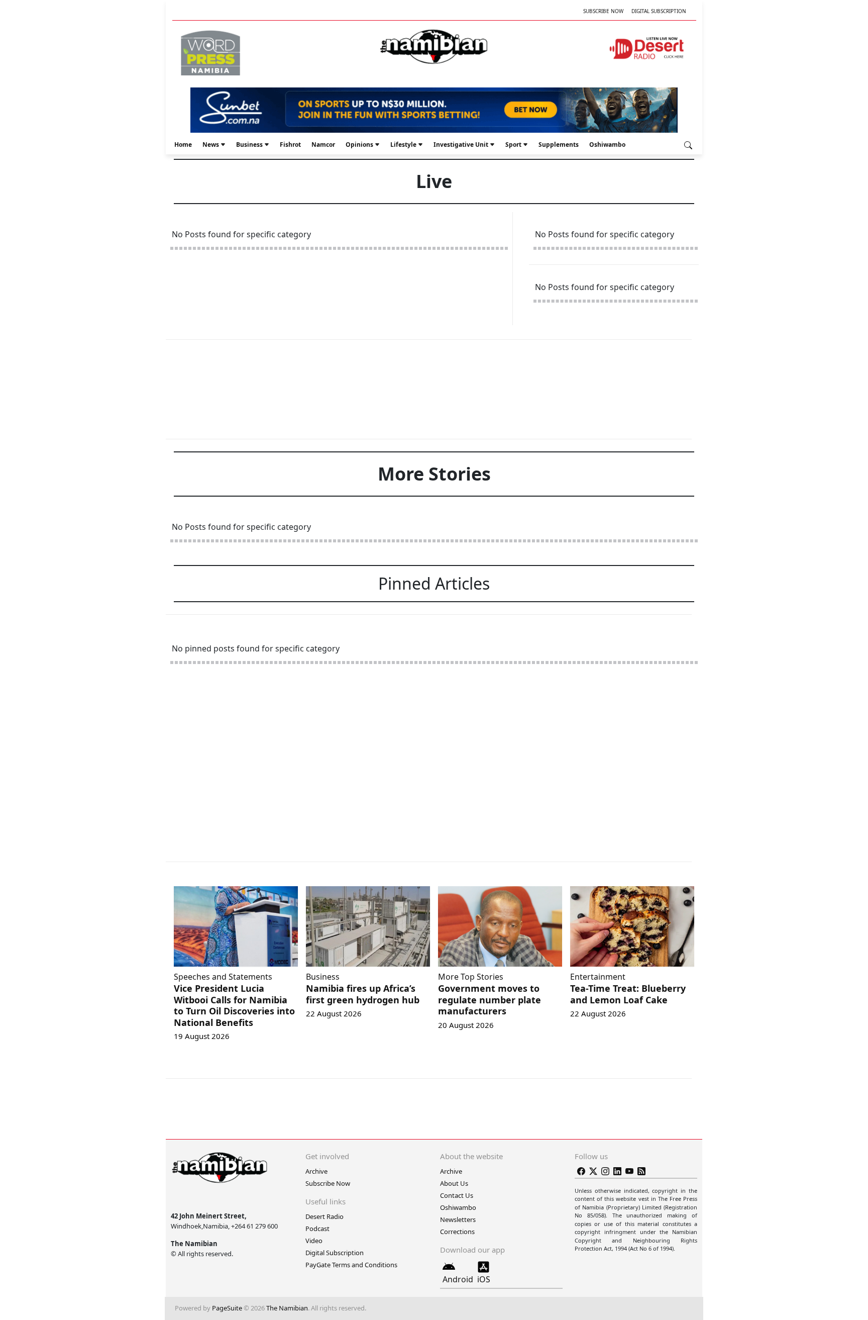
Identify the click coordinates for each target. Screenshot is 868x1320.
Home (183, 144)
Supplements (558, 144)
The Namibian (287, 1307)
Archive (316, 1171)
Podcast (317, 1228)
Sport (513, 144)
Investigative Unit (460, 144)
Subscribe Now (603, 11)
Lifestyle (403, 144)
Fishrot (290, 144)
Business (249, 144)
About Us (454, 1183)
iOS (483, 1279)
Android (458, 1279)
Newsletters (458, 1219)
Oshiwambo (607, 144)
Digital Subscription (658, 11)
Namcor (323, 144)
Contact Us (456, 1195)
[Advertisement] (434, 389)
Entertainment (597, 976)
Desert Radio (324, 1216)
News (210, 144)
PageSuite (227, 1307)
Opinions (359, 144)
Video (313, 1240)
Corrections (457, 1231)
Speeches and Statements (223, 976)
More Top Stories (470, 976)
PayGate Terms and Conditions (351, 1264)
